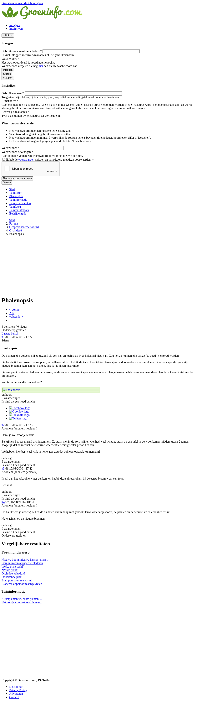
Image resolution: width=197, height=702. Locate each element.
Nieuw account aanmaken (17, 178)
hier (40, 66)
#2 (3, 425)
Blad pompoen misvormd (17, 580)
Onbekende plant (12, 577)
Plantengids (16, 196)
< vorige (14, 309)
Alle (11, 313)
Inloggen (14, 25)
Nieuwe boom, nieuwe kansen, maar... (25, 559)
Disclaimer (15, 686)
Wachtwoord (10, 58)
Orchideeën (16, 230)
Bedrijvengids (17, 213)
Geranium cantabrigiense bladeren (22, 563)
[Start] (42, 18)
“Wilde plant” (10, 570)
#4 (3, 502)
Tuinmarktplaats (19, 210)
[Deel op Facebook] (19, 408)
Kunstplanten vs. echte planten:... (22, 599)
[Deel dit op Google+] (19, 411)
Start (12, 189)
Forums (13, 223)
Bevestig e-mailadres (15, 111)
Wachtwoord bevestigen (17, 151)
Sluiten (7, 73)
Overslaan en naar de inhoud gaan (22, 3)
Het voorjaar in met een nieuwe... (22, 602)
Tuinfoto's (15, 206)
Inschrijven (16, 28)
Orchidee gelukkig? (13, 573)
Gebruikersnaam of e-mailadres (22, 51)
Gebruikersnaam (13, 93)
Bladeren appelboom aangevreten (22, 583)
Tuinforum (15, 192)
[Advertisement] (98, 266)
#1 (3, 337)
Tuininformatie (18, 199)
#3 (3, 468)
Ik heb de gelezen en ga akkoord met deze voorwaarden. (49, 159)
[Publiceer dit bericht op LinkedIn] (19, 415)
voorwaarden (26, 159)
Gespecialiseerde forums (24, 227)
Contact (14, 697)
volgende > (16, 316)
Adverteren (16, 693)
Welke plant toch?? (13, 566)
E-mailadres (10, 100)
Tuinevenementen (20, 203)
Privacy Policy (18, 690)
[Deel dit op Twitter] (18, 418)
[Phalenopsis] (51, 390)
